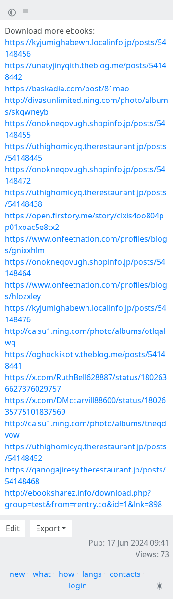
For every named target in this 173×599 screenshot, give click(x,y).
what (42, 574)
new (17, 574)
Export (48, 528)
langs (92, 574)
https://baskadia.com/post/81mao (67, 88)
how (66, 574)
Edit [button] (13, 528)
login (78, 585)
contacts (125, 574)
